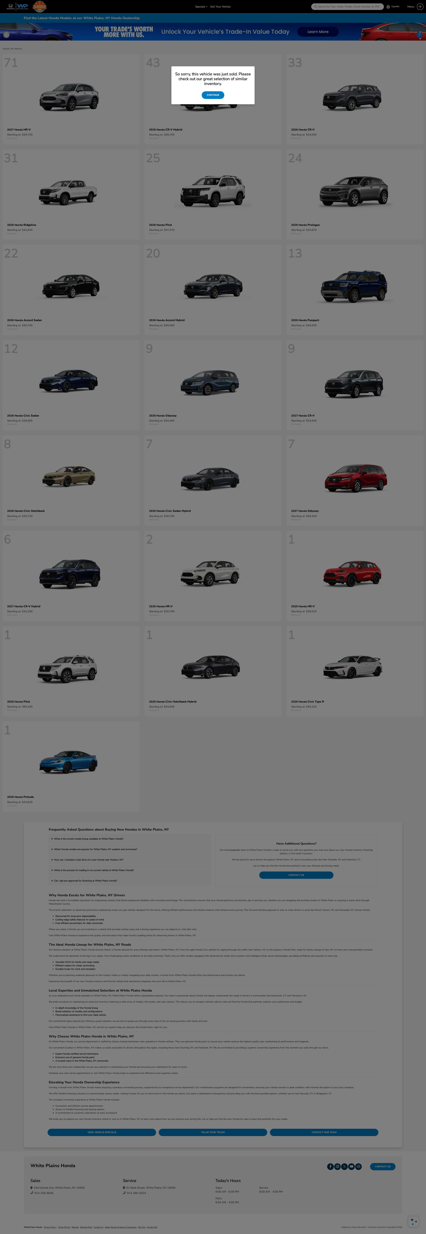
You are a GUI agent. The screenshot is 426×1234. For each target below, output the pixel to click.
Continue (213, 95)
